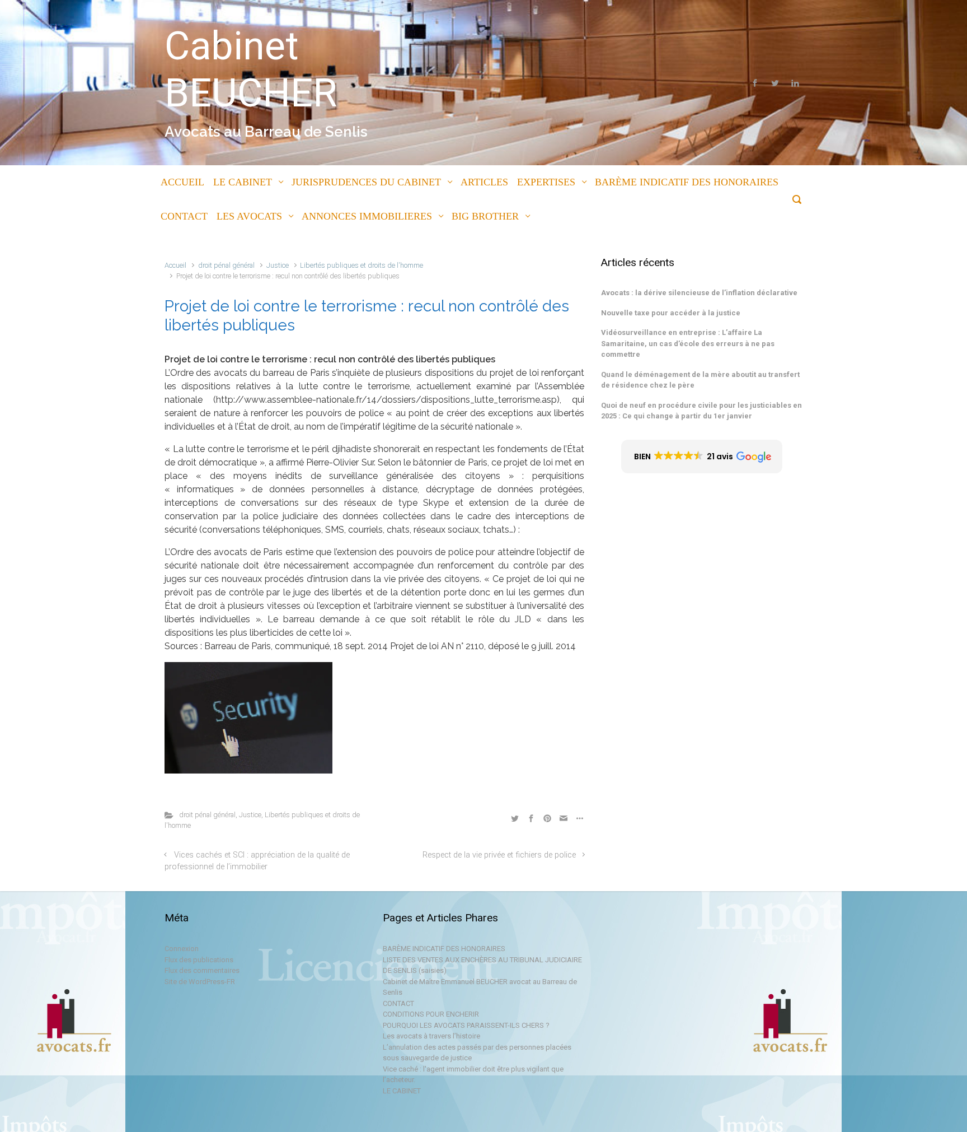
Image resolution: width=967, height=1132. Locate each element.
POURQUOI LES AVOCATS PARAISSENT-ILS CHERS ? (466, 1025)
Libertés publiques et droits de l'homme (361, 265)
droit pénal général (226, 265)
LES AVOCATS (249, 216)
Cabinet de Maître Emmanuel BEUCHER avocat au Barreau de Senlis (480, 987)
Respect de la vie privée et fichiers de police (499, 855)
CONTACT (184, 216)
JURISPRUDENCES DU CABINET (366, 182)
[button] (702, 456)
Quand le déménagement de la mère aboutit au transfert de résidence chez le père (700, 380)
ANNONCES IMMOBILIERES (367, 216)
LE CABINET (242, 182)
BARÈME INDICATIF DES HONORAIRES (686, 182)
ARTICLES (484, 182)
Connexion (182, 948)
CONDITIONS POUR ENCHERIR (431, 1014)
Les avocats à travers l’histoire (431, 1036)
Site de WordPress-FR (200, 981)
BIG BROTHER (485, 216)
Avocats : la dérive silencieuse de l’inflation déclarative (699, 292)
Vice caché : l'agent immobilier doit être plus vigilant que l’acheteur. (473, 1074)
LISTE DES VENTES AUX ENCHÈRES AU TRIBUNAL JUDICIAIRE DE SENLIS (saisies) (482, 965)
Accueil (175, 265)
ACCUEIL (182, 182)
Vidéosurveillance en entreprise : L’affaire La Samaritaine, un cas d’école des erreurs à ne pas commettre (687, 343)
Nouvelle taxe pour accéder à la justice (670, 313)
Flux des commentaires (202, 970)
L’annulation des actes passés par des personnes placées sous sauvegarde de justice (477, 1053)
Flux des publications (199, 960)
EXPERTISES (546, 182)
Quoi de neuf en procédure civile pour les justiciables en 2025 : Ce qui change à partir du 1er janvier (701, 411)
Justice (277, 265)
